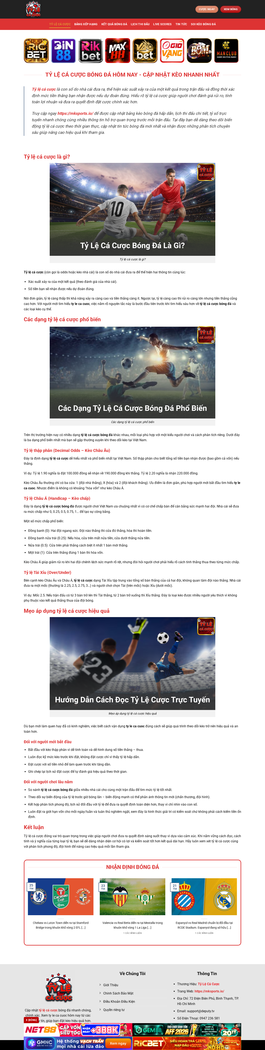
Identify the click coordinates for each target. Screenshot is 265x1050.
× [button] (199, 459)
